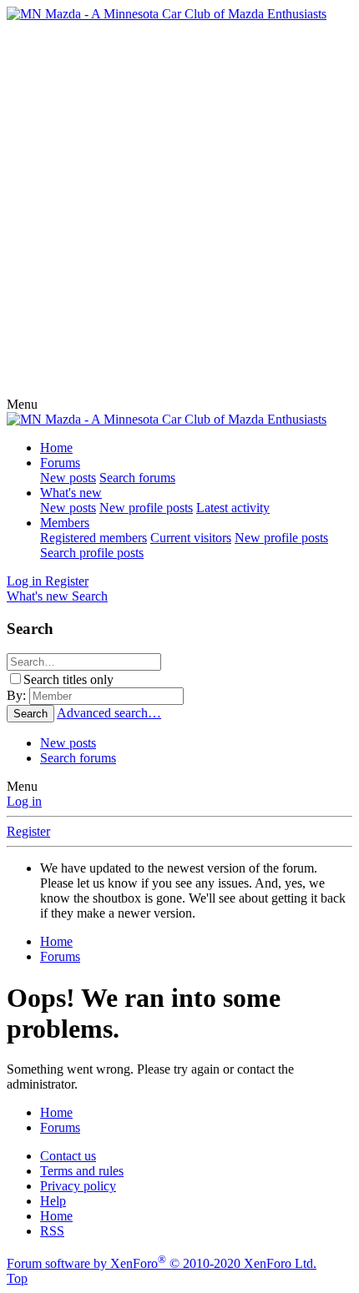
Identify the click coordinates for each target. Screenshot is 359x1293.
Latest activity (233, 508)
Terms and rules (82, 1171)
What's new (71, 493)
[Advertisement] (179, 209)
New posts (68, 477)
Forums (60, 462)
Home (56, 447)
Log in (24, 801)
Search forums (137, 477)
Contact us (68, 1156)
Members (64, 523)
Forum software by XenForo (161, 1263)
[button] (22, 404)
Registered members (93, 538)
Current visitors (190, 538)
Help (53, 1201)
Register (28, 831)
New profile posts (146, 508)
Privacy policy (78, 1186)
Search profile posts (92, 553)
